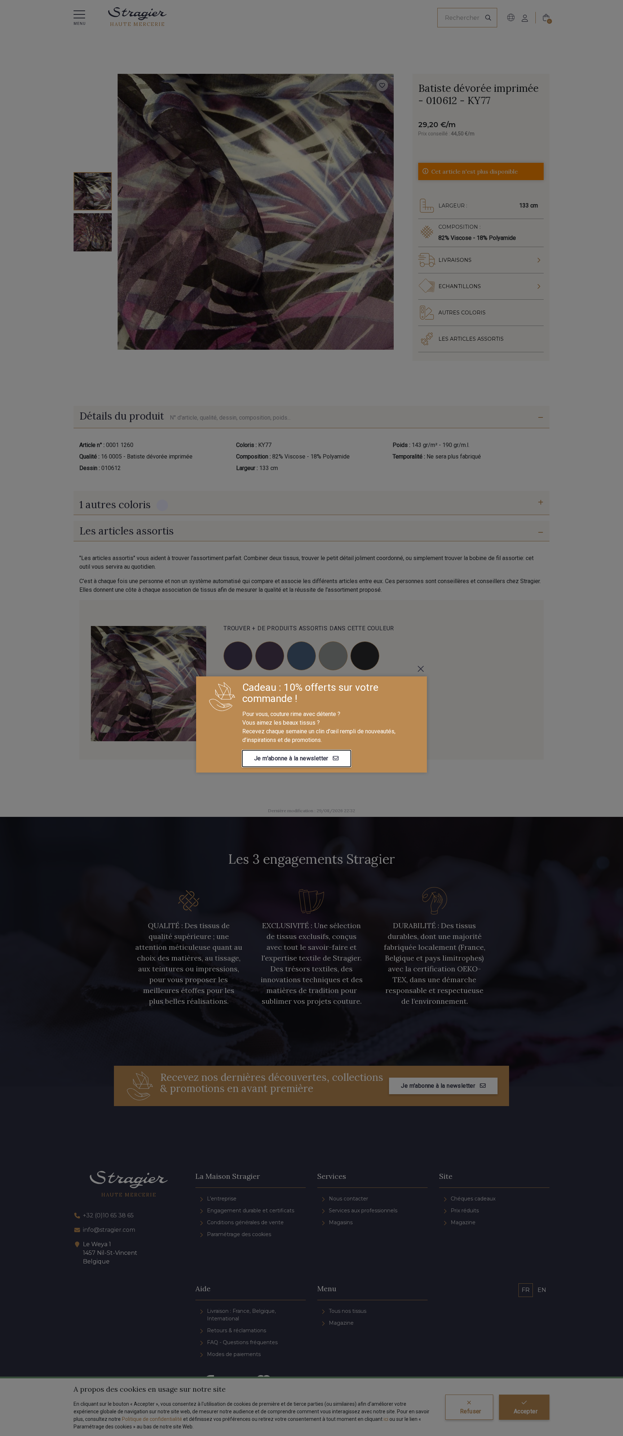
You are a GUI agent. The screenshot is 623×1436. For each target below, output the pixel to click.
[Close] (421, 669)
